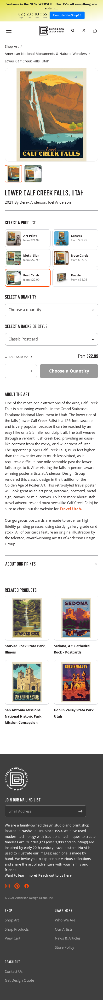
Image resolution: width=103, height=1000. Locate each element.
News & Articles (67, 938)
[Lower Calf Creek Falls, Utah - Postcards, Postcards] (33, 173)
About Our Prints (20, 564)
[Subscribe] (80, 811)
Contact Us (14, 971)
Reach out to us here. (55, 875)
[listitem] (28, 238)
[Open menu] (9, 30)
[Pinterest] (17, 886)
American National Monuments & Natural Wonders (46, 53)
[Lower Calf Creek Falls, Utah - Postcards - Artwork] (13, 173)
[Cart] (95, 30)
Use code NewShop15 (67, 15)
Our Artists (64, 929)
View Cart (12, 938)
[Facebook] (26, 886)
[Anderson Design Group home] (51, 30)
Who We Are (65, 920)
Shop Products (17, 929)
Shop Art (12, 46)
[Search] (72, 30)
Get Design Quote (19, 980)
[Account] (83, 30)
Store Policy (64, 947)
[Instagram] (7, 886)
